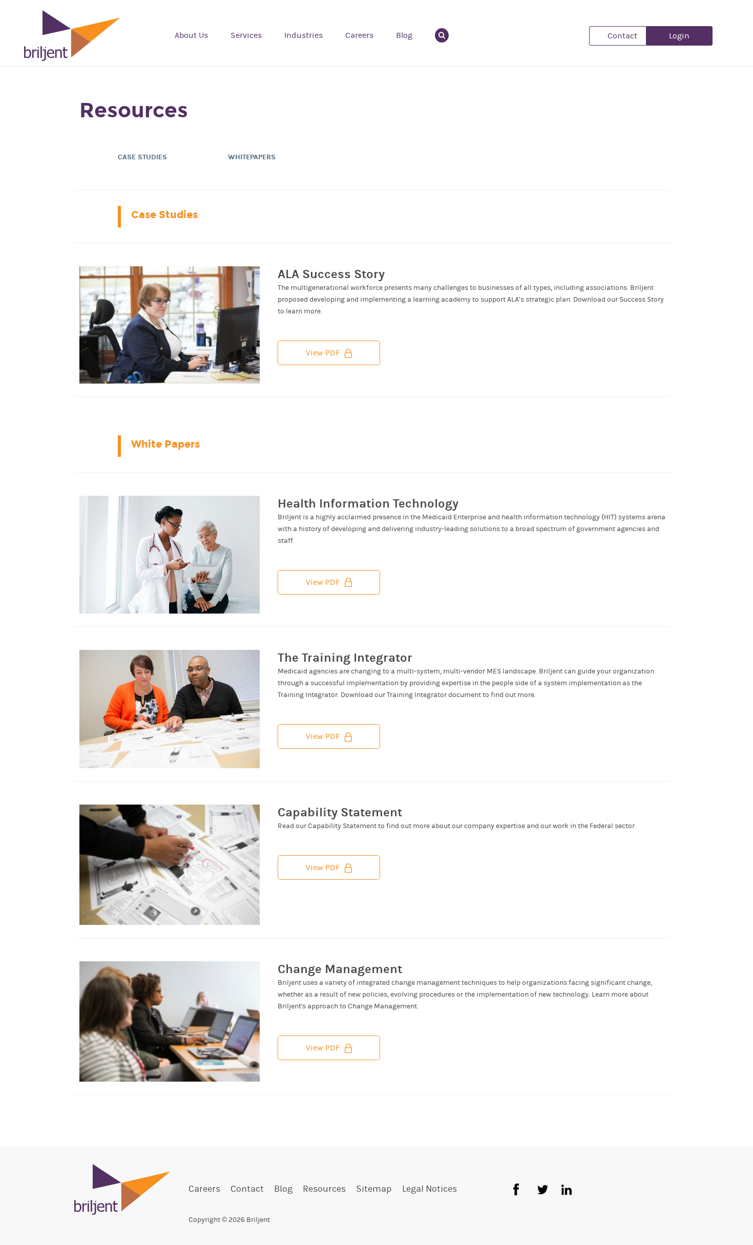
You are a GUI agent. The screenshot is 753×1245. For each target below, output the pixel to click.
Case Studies (142, 157)
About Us (191, 35)
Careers (359, 35)
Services (246, 35)
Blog (404, 35)
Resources (324, 1189)
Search (448, 35)
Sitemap (374, 1189)
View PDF (323, 352)
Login (679, 35)
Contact (622, 35)
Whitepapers (252, 157)
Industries (303, 35)
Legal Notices (429, 1189)
